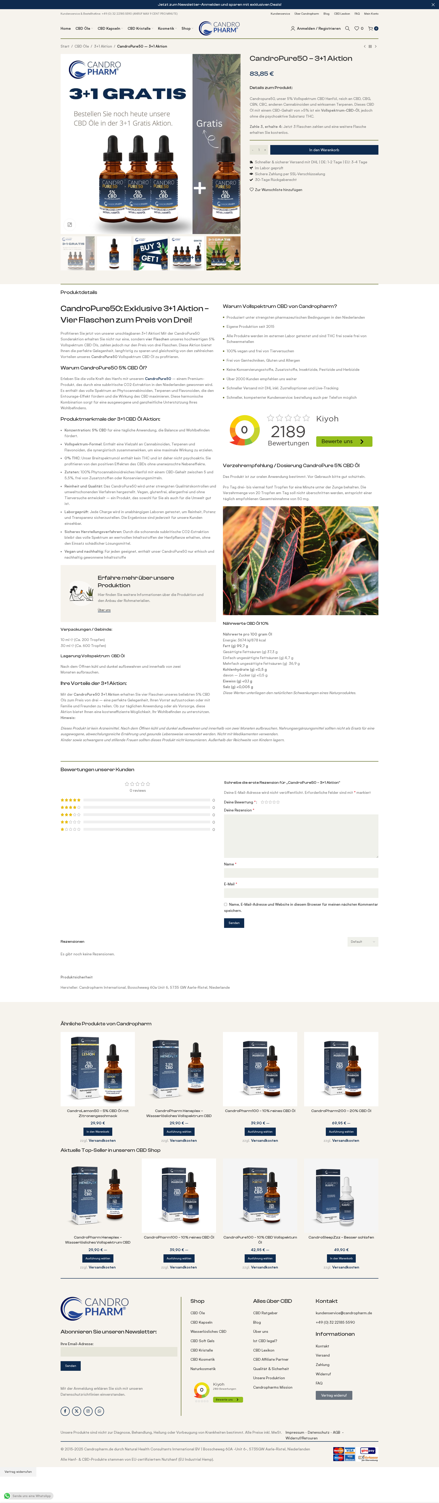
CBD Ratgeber (265, 1313)
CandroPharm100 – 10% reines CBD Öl (260, 1111)
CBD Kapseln (201, 1322)
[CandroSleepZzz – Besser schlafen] (341, 1195)
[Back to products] (370, 46)
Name (230, 864)
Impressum (295, 1432)
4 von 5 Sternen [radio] (274, 802)
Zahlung (322, 1364)
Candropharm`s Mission (272, 1387)
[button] (97, 1132)
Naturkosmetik (203, 1368)
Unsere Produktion (269, 1378)
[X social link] (76, 1411)
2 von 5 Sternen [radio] (266, 802)
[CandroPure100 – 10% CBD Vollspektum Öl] (260, 1195)
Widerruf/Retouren (302, 1438)
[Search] (347, 28)
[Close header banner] (433, 4)
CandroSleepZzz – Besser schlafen (341, 1237)
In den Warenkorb (324, 150)
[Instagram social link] (88, 1411)
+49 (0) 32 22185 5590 (335, 1322)
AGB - (338, 1432)
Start (65, 46)
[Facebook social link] (65, 1411)
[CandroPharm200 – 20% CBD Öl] (341, 1069)
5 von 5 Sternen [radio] (278, 802)
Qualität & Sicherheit (271, 1368)
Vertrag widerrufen (18, 1471)
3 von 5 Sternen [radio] (270, 802)
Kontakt (322, 1346)
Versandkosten (102, 1140)
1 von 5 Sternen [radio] (262, 802)
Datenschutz (318, 1432)
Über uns (260, 1331)
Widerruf (323, 1374)
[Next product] (375, 46)
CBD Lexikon (263, 1350)
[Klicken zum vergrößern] (69, 224)
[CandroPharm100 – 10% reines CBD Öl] (260, 1069)
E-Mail (230, 884)
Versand (323, 1355)
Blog (257, 1322)
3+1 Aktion (103, 46)
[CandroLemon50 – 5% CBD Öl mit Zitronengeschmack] (98, 1069)
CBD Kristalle (201, 1350)
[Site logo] (219, 28)
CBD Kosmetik (202, 1359)
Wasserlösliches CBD (208, 1331)
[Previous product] (364, 46)
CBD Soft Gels (202, 1341)
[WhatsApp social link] (99, 1411)
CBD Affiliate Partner (271, 1359)
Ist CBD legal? (265, 1341)
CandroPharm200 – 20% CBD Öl (341, 1111)
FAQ (319, 1383)
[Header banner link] (212, 4)
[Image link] (95, 1308)
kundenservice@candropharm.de (344, 1313)
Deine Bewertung (240, 802)
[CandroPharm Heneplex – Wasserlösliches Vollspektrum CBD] (179, 1069)
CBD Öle (82, 46)
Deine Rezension (239, 810)
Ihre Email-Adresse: (77, 1343)
